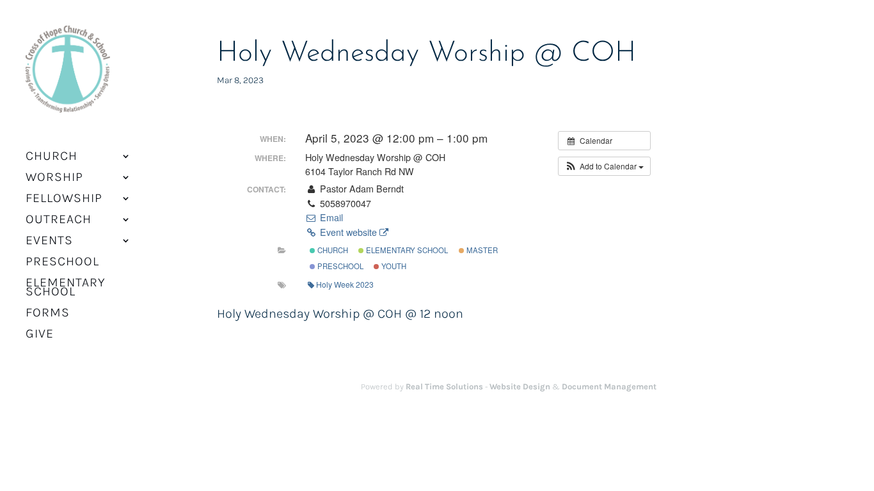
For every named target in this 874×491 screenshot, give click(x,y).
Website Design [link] (519, 386)
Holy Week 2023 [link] (345, 284)
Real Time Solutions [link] (444, 386)
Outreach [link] (58, 220)
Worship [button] (54, 178)
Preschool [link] (62, 263)
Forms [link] (48, 314)
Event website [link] (348, 232)
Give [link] (40, 335)
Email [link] (329, 217)
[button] (604, 166)
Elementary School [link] (66, 288)
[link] (68, 77)
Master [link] (481, 250)
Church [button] (51, 157)
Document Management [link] (609, 386)
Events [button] (49, 241)
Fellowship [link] (64, 199)
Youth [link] (392, 266)
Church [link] (331, 250)
